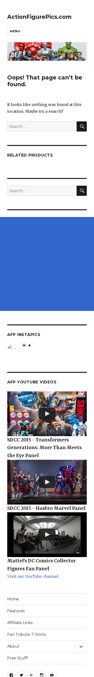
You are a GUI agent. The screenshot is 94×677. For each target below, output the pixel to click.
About (13, 646)
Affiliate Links (20, 622)
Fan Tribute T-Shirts (26, 634)
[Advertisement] (47, 264)
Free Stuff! (17, 658)
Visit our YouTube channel (33, 576)
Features (16, 611)
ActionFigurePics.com (39, 16)
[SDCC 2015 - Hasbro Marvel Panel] (47, 482)
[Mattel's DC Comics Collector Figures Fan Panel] (47, 534)
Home (13, 599)
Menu (15, 31)
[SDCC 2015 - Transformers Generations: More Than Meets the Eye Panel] (47, 413)
